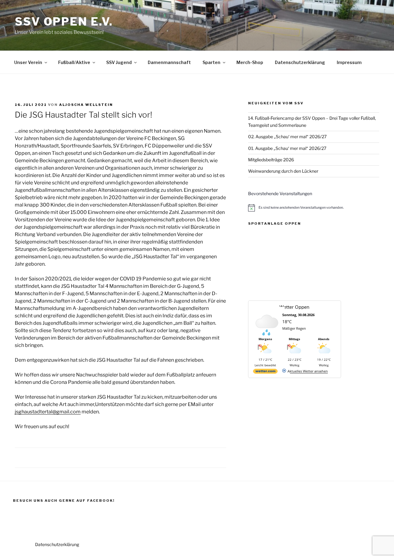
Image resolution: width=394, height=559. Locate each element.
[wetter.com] (265, 372)
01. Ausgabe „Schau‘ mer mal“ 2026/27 (287, 148)
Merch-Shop (249, 62)
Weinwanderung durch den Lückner (283, 171)
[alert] (313, 207)
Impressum (349, 62)
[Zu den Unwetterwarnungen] (266, 334)
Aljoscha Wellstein (86, 105)
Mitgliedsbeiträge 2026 (271, 159)
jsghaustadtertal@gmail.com (48, 412)
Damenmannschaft (169, 62)
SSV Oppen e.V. (64, 21)
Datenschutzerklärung (300, 62)
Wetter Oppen (294, 307)
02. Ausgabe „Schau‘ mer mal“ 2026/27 (287, 136)
